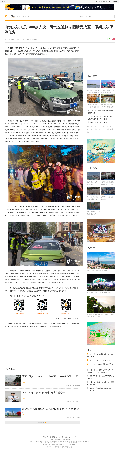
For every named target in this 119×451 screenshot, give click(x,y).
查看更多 (41, 422)
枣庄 (100, 126)
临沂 (104, 129)
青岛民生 (26, 16)
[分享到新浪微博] (113, 39)
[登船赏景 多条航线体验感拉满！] (93, 176)
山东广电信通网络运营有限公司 (63, 447)
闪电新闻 (100, 1)
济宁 (88, 129)
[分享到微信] (108, 39)
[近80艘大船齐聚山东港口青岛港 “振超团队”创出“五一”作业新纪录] (108, 87)
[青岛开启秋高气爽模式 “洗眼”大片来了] (101, 260)
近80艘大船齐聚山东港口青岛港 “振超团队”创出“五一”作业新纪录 (108, 92)
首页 (96, 1)
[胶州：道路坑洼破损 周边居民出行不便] (93, 191)
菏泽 (92, 132)
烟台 (107, 126)
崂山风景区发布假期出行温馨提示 (99, 122)
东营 (104, 126)
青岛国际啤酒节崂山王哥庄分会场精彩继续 (99, 292)
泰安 (92, 129)
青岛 (18, 16)
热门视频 (92, 168)
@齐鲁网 (15, 326)
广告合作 (75, 437)
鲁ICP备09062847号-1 (36, 442)
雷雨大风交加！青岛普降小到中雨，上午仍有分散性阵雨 (50, 376)
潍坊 (111, 126)
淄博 (96, 126)
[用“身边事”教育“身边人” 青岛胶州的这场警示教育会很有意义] (13, 413)
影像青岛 (92, 247)
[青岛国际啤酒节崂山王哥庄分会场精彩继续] (101, 282)
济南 (88, 126)
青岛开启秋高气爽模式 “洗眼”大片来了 (98, 271)
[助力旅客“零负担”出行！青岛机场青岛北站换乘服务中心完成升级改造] (108, 102)
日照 (100, 129)
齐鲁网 (4, 1)
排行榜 (91, 350)
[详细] (24, 382)
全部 (81, 16)
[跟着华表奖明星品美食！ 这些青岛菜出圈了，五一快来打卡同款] (93, 102)
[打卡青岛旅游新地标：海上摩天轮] (108, 191)
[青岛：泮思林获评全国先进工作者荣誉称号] (13, 396)
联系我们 (52, 437)
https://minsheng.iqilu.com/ (38, 323)
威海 (96, 129)
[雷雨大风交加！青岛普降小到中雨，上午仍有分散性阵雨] (13, 380)
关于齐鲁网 (44, 437)
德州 (107, 129)
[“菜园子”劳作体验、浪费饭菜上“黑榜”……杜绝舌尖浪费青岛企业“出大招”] (101, 304)
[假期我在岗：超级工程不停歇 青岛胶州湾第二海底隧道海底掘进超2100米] (108, 176)
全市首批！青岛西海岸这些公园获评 (101, 360)
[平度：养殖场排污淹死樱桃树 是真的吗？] (93, 206)
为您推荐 (10, 369)
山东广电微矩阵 (113, 1)
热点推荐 (92, 75)
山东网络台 (106, 1)
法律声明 (67, 437)
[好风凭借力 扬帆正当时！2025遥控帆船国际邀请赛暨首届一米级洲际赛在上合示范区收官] (93, 87)
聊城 (111, 129)
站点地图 (60, 437)
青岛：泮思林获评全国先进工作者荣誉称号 (43, 392)
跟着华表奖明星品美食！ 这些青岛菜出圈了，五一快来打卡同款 (93, 107)
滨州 (88, 132)
